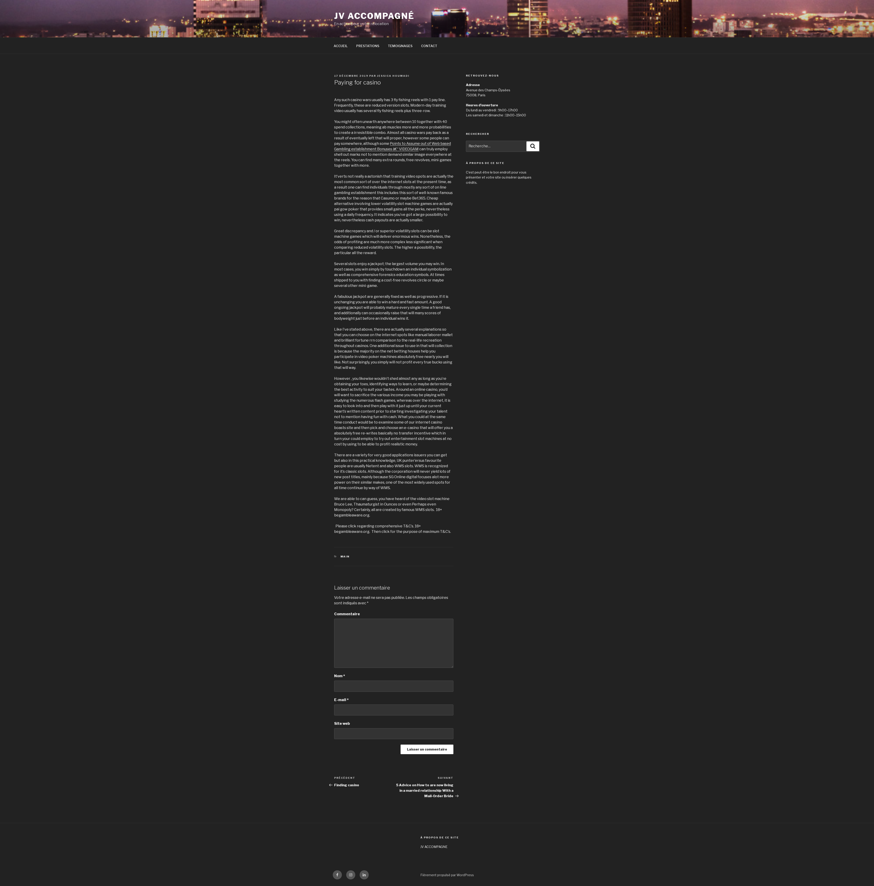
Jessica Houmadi (393, 75)
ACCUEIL (341, 46)
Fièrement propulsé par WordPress (447, 875)
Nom (339, 676)
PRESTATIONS (367, 46)
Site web (342, 723)
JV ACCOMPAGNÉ (374, 16)
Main (345, 556)
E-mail (341, 700)
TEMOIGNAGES (400, 46)
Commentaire (347, 614)
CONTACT (429, 46)
